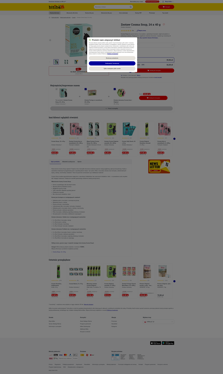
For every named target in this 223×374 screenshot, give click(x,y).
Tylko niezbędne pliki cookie (112, 68)
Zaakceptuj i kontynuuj (112, 63)
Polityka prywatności (112, 53)
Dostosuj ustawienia (112, 58)
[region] (112, 54)
